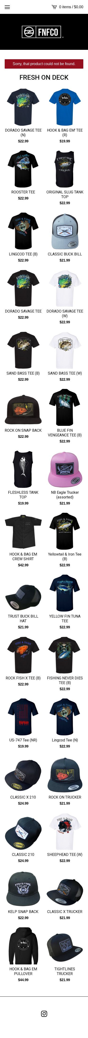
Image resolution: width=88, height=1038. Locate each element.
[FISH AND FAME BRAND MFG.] (44, 32)
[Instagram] (44, 1014)
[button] (7, 7)
